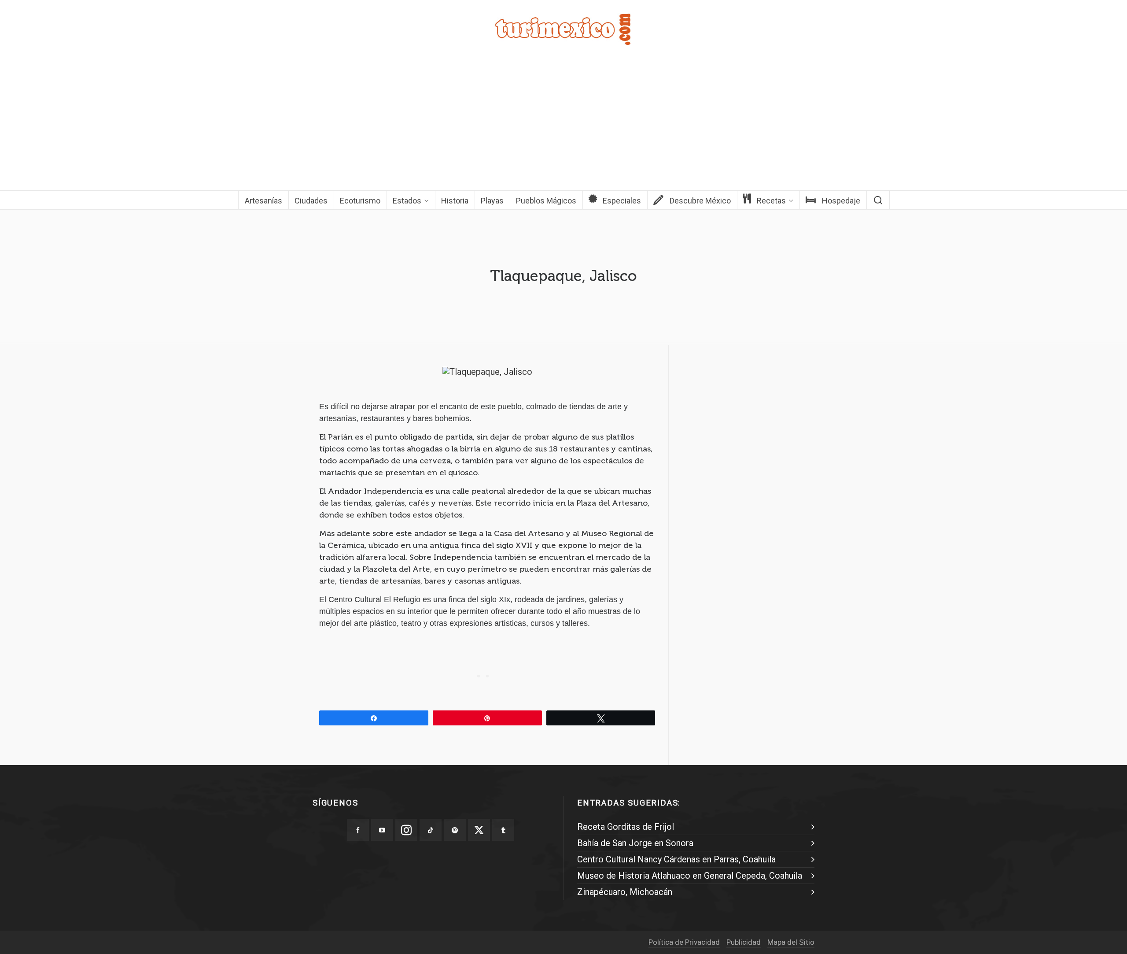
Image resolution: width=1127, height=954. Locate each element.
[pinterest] (455, 830)
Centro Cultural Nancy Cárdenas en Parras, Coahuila (676, 859)
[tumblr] (503, 830)
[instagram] (406, 830)
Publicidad (743, 942)
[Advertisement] (563, 124)
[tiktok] (431, 830)
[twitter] (479, 830)
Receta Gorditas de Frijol (625, 826)
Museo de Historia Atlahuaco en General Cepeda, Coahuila (689, 875)
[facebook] (358, 830)
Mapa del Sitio (790, 942)
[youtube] (382, 830)
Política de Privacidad (684, 942)
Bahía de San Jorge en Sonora (635, 843)
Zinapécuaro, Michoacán (624, 892)
